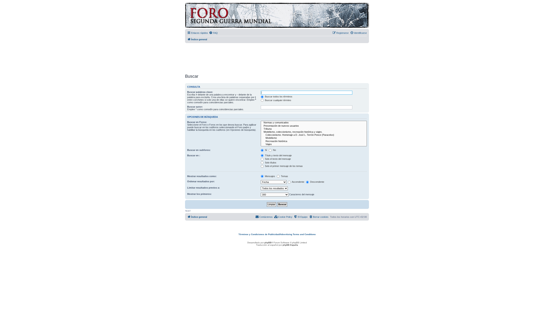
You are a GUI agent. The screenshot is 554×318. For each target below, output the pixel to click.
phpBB (267, 242)
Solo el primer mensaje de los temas (283, 166)
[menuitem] (213, 33)
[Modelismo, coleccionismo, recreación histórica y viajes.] (313, 132)
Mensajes (269, 176)
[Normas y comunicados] (313, 122)
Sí (265, 150)
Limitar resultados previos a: (203, 187)
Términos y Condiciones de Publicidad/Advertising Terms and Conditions (277, 234)
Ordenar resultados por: (201, 181)
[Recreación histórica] (313, 141)
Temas (284, 176)
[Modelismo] (313, 138)
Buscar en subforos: (199, 150)
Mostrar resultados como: (202, 176)
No (274, 150)
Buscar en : (193, 155)
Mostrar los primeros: (199, 194)
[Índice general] (247, 16)
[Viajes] (313, 144)
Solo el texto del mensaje (277, 159)
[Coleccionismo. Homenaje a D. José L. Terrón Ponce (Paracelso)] (313, 135)
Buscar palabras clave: (200, 92)
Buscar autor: (195, 106)
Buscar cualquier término (277, 100)
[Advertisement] (277, 57)
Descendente (316, 182)
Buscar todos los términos (278, 96)
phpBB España (290, 245)
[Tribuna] (313, 129)
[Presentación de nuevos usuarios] (313, 126)
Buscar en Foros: (197, 122)
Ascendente (297, 182)
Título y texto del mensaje (278, 155)
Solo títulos (270, 162)
